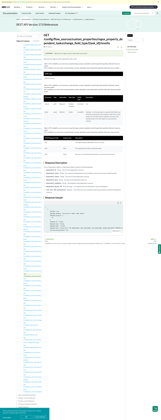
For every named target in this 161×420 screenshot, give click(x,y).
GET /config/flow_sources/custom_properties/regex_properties (40, 220)
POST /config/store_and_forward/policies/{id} (34, 390)
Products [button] (29, 7)
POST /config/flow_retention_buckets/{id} (33, 107)
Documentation (10, 13)
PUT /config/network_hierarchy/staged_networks (36, 319)
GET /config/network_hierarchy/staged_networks (36, 314)
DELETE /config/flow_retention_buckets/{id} (33, 98)
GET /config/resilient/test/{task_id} (32, 346)
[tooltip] (130, 35)
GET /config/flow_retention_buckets (32, 93)
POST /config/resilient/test (31, 342)
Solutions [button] (17, 7)
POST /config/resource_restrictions (32, 356)
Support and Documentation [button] (71, 7)
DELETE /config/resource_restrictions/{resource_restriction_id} (39, 361)
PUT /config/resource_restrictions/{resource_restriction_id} (39, 371)
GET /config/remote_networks (30, 324)
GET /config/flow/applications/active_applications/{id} (37, 44)
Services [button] (41, 7)
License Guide (26, 13)
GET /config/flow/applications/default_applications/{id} (38, 53)
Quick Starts (40, 13)
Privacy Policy (7, 417)
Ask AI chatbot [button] (21, 2)
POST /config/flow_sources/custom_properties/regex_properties (40, 225)
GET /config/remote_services (30, 334)
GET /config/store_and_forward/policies (33, 376)
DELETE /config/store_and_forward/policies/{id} (34, 381)
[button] (155, 409)
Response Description (133, 49)
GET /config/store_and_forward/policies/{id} (34, 385)
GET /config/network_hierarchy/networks (34, 309)
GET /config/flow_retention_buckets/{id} (33, 102)
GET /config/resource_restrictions (32, 351)
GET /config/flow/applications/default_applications (37, 48)
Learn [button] (89, 7)
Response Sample (132, 52)
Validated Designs (54, 13)
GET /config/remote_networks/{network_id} (34, 329)
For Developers (71, 13)
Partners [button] (53, 7)
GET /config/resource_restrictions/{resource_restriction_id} (39, 366)
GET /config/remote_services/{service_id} (34, 338)
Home (18, 19)
